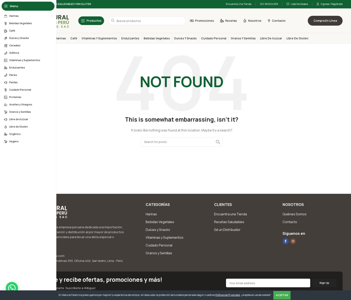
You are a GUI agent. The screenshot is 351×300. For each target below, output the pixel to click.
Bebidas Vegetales (160, 222)
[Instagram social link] (293, 241)
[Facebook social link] (286, 241)
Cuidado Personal (159, 245)
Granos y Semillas (159, 253)
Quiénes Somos (295, 214)
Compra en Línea (325, 21)
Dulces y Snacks (158, 229)
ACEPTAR (282, 295)
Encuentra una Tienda (230, 214)
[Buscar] (218, 142)
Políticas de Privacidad (227, 295)
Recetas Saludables (229, 222)
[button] (12, 288)
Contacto (290, 222)
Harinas (151, 214)
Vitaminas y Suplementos (164, 237)
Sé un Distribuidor (227, 229)
